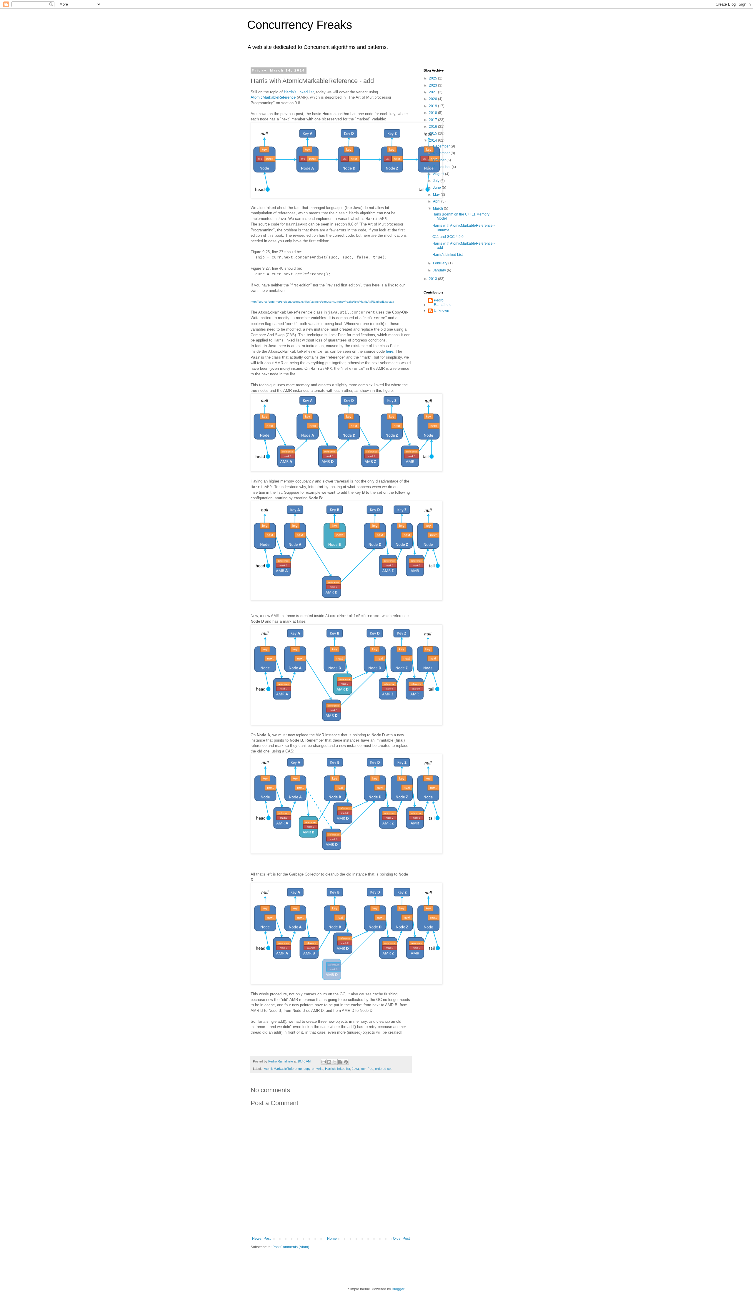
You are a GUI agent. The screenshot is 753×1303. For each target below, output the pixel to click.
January (440, 270)
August (439, 174)
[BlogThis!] (329, 1062)
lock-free (367, 1068)
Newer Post (261, 1238)
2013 (433, 279)
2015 (433, 133)
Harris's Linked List (447, 255)
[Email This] (323, 1062)
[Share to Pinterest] (346, 1062)
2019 (433, 106)
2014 (433, 140)
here (389, 351)
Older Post (401, 1238)
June (437, 187)
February (440, 263)
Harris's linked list (299, 92)
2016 (433, 127)
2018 (433, 113)
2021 (433, 92)
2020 (433, 99)
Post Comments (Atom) (290, 1247)
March (438, 208)
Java (355, 1068)
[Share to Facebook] (340, 1062)
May (437, 195)
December (442, 146)
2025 (433, 78)
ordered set (383, 1068)
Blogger (398, 1289)
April (437, 201)
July (436, 181)
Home (332, 1238)
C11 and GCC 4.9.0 (448, 237)
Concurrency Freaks (299, 24)
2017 (433, 120)
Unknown (441, 311)
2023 (433, 85)
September (442, 167)
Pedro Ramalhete (443, 302)
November (442, 153)
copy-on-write (313, 1068)
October (440, 160)
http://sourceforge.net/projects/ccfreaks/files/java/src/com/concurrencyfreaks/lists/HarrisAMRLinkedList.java (322, 301)
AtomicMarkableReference (273, 97)
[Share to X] (335, 1062)
